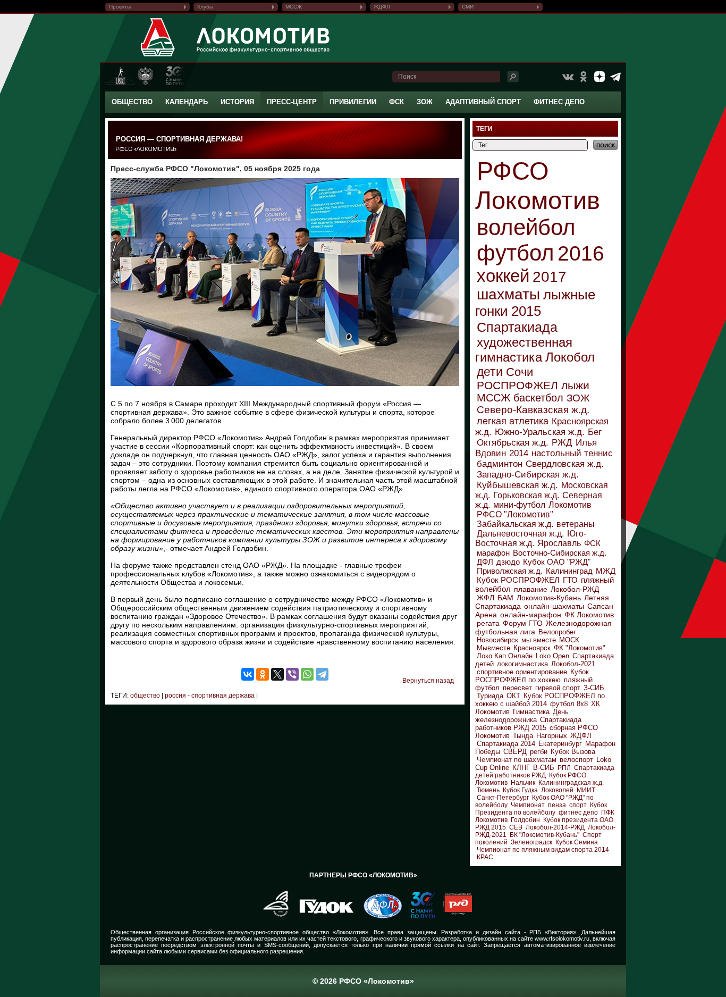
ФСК (396, 102)
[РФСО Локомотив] (158, 56)
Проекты (120, 7)
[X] (277, 674)
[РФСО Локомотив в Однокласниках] (583, 76)
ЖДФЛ (382, 7)
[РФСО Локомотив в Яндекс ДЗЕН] (599, 76)
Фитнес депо (559, 102)
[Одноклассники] (262, 674)
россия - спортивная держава (209, 695)
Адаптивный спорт (483, 102)
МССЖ (293, 7)
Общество (132, 102)
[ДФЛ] (378, 916)
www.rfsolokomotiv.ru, (563, 938)
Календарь (186, 102)
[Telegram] (322, 674)
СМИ (468, 7)
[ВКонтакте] (247, 674)
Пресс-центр (292, 102)
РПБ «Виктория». (553, 932)
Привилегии (353, 102)
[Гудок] (322, 916)
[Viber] (292, 674)
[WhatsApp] (307, 674)
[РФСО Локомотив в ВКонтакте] (567, 76)
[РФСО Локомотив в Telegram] (615, 76)
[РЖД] (453, 916)
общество (145, 695)
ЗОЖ (425, 102)
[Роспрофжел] (272, 916)
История (237, 102)
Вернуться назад (428, 680)
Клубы (205, 7)
